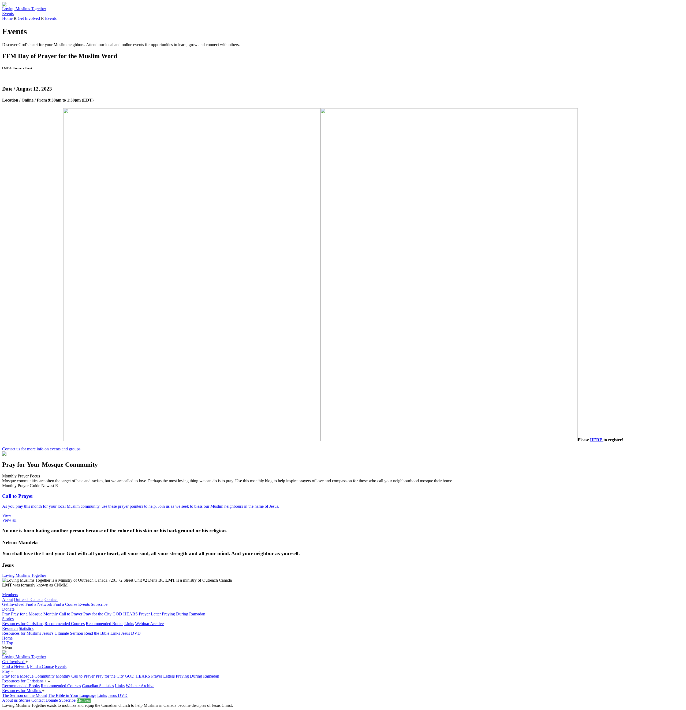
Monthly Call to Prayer (62, 614)
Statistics (26, 628)
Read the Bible (96, 633)
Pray (6, 614)
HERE (596, 440)
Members (10, 594)
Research (10, 628)
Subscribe (99, 604)
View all (9, 520)
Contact (51, 599)
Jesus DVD (131, 633)
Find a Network (38, 604)
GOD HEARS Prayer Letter (137, 614)
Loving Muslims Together (24, 575)
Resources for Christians (22, 623)
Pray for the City (97, 614)
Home (7, 18)
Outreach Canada (28, 599)
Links (129, 623)
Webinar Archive (149, 623)
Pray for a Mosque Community (28, 676)
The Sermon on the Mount (24, 695)
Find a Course (65, 604)
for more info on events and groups (41, 449)
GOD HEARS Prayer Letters (150, 676)
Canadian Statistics (98, 685)
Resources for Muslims (21, 633)
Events (8, 13)
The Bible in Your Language (72, 695)
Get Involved (29, 18)
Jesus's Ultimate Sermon (62, 633)
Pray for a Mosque (26, 614)
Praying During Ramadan (183, 614)
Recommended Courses (64, 623)
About (7, 599)
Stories (8, 618)
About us (10, 700)
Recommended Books (104, 623)
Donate (8, 609)
